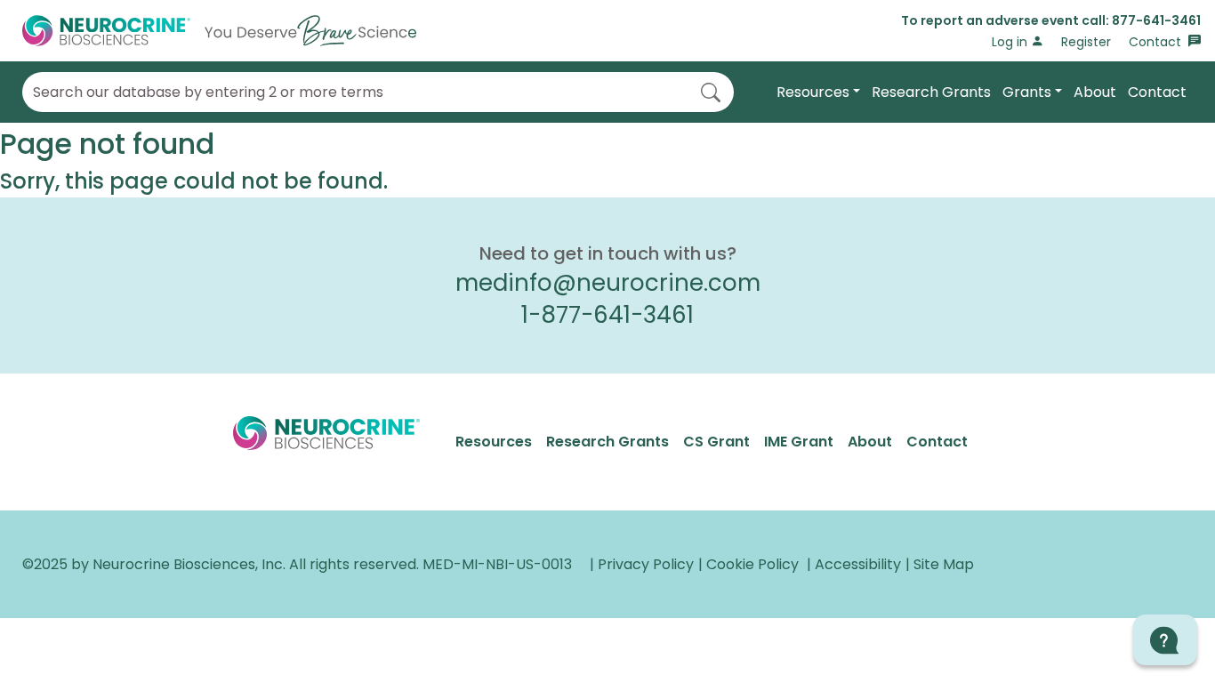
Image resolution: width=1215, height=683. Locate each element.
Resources (812, 92)
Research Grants (931, 92)
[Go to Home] (219, 30)
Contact (1157, 42)
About (1095, 92)
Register (1086, 42)
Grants (1026, 92)
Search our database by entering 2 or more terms (208, 92)
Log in (1011, 42)
